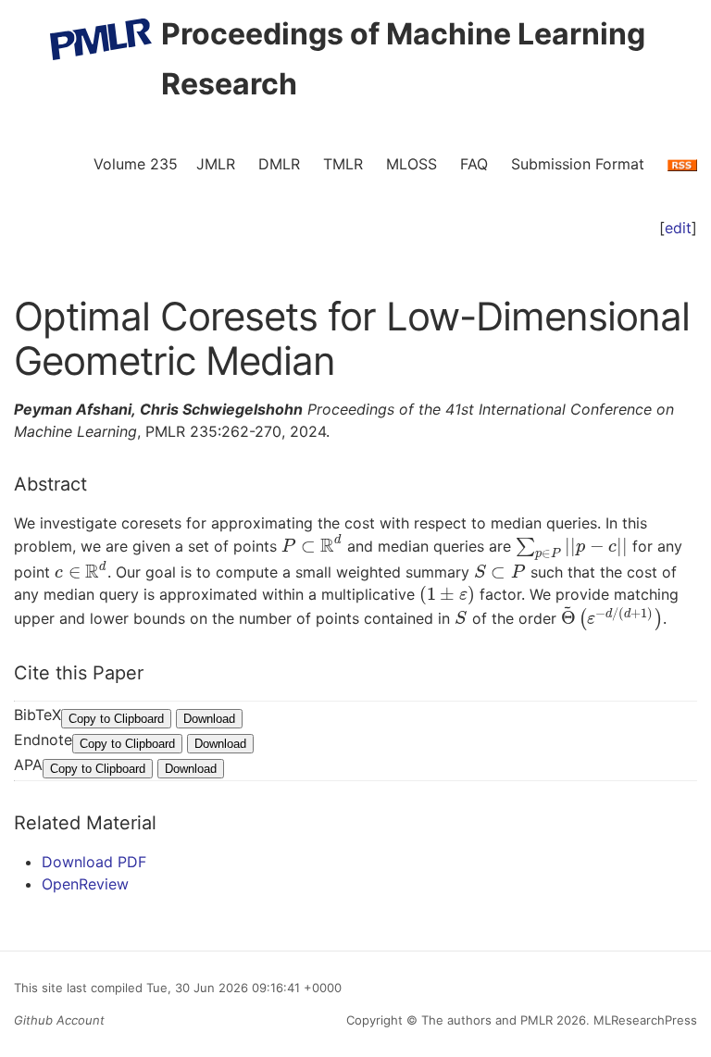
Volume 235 (136, 164)
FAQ (474, 164)
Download (209, 719)
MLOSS (411, 164)
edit (678, 227)
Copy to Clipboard (116, 719)
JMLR (215, 164)
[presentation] (312, 546)
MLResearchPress (643, 1020)
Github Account (59, 1020)
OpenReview (85, 884)
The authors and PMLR (487, 1020)
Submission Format (577, 164)
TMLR (343, 164)
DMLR (279, 164)
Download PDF (94, 861)
